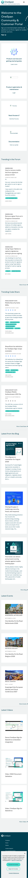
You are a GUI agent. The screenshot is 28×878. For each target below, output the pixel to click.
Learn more (14, 64)
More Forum (23, 285)
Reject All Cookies (13, 869)
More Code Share (21, 426)
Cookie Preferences (14, 873)
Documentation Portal (10, 851)
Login (14, 93)
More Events (23, 704)
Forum (6, 842)
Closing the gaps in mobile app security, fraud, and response (12, 509)
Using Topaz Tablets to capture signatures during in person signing (13, 251)
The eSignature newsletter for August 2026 (12, 459)
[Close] (25, 853)
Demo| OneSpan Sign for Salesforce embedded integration (13, 740)
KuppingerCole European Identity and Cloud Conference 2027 (14, 689)
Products (7, 840)
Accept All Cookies (13, 864)
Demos (7, 845)
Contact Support (9, 848)
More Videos (23, 821)
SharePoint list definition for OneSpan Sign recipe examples (13, 349)
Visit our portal (14, 145)
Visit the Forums (14, 119)
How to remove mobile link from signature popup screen (13, 172)
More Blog (24, 590)
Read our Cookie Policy (16, 860)
